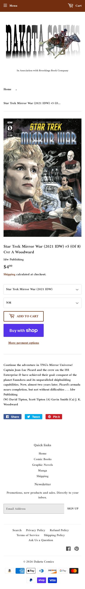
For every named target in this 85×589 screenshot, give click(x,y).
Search (17, 530)
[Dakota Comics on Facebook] (68, 549)
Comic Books (42, 459)
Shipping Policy (54, 535)
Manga (42, 470)
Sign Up (72, 508)
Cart (78, 5)
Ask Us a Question (41, 540)
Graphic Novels (42, 465)
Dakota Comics (44, 561)
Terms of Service (28, 535)
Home (7, 89)
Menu (13, 5)
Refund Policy (59, 530)
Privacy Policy (35, 530)
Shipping (9, 274)
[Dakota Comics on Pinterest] (76, 549)
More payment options (23, 343)
